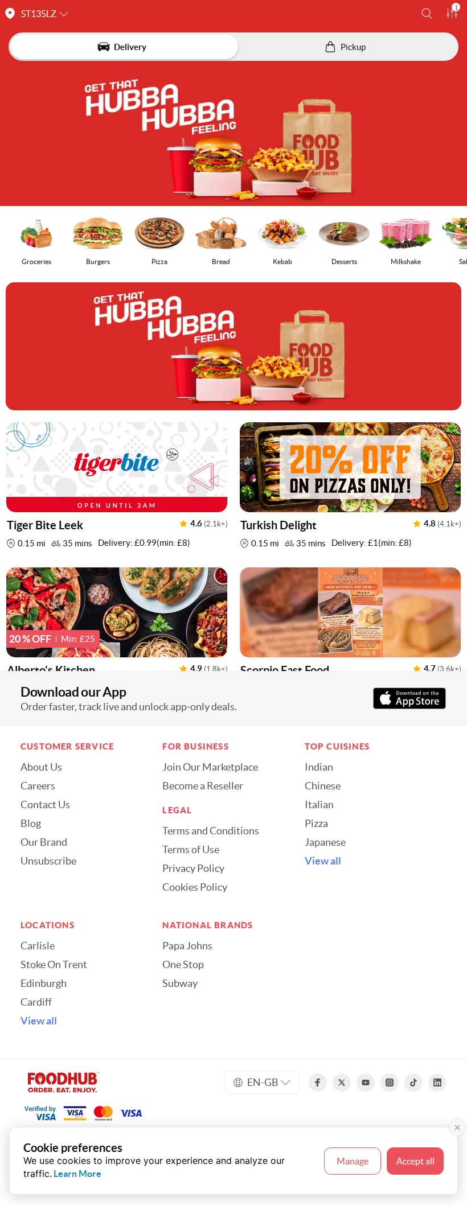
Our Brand (44, 842)
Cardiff (36, 1002)
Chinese (323, 786)
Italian (319, 804)
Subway (180, 983)
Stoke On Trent (54, 964)
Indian (319, 767)
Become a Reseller (202, 786)
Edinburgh (44, 983)
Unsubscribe (48, 861)
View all (323, 861)
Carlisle (38, 946)
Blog (31, 823)
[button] (427, 13)
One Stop (183, 964)
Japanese (325, 842)
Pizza (316, 823)
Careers (38, 786)
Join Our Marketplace (210, 767)
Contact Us (45, 804)
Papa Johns (187, 946)
